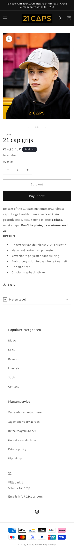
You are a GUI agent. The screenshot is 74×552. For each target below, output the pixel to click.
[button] (5, 18)
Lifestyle (13, 368)
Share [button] (11, 284)
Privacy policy (17, 449)
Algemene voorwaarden (24, 421)
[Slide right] (46, 126)
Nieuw (12, 340)
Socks (12, 377)
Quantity (8, 161)
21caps (30, 544)
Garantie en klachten (22, 440)
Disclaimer (15, 458)
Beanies (13, 359)
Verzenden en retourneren (25, 412)
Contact (13, 386)
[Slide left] (27, 126)
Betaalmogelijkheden (22, 431)
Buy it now (37, 196)
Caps (11, 350)
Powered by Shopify (45, 544)
